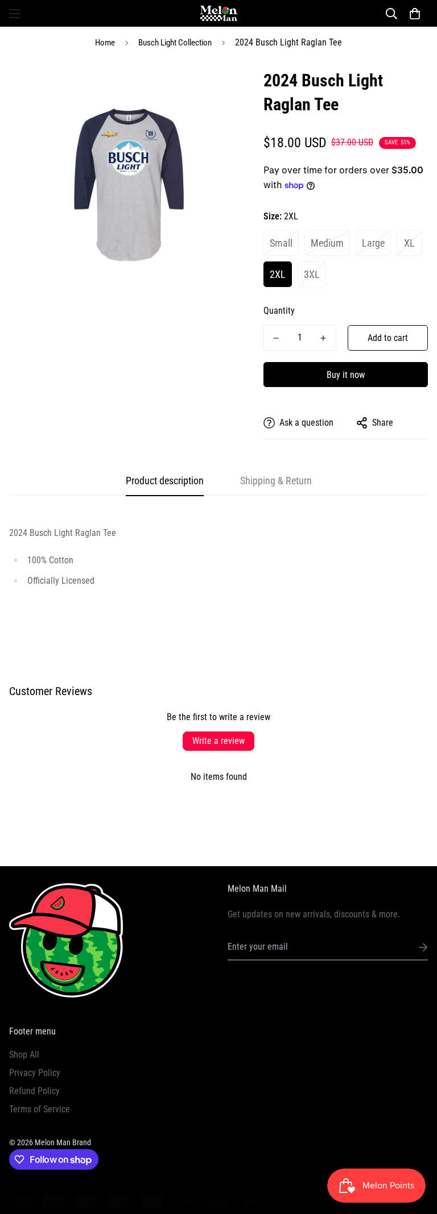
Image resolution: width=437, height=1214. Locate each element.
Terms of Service (39, 1109)
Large (373, 243)
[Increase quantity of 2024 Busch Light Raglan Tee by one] (323, 338)
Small (281, 243)
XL (409, 243)
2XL (278, 274)
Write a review (218, 740)
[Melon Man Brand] (218, 13)
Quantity (279, 310)
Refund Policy (34, 1091)
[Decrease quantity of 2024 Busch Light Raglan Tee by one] (276, 338)
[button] (415, 14)
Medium (327, 243)
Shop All (24, 1054)
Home (105, 43)
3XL (312, 274)
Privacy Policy (34, 1072)
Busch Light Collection (175, 43)
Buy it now (346, 374)
